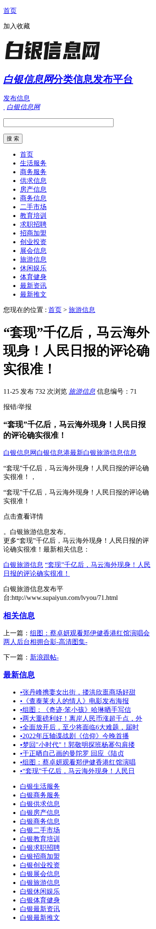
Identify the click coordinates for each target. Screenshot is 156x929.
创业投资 (33, 241)
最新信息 (19, 674)
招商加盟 (33, 233)
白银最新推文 (40, 917)
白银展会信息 (40, 873)
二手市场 (33, 206)
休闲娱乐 (33, 268)
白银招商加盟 (40, 856)
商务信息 (33, 198)
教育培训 (33, 215)
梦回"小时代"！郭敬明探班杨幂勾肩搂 (77, 744)
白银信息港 (53, 452)
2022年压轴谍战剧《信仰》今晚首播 (74, 735)
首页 (10, 10)
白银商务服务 (40, 795)
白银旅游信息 (23, 564)
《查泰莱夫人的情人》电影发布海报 (74, 700)
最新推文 (33, 294)
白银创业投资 (40, 865)
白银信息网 (20, 452)
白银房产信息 (40, 812)
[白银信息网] (55, 60)
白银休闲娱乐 (40, 891)
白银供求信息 (40, 803)
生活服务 (33, 163)
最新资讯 (33, 285)
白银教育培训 (40, 838)
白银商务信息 (40, 821)
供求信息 (33, 180)
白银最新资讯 (40, 908)
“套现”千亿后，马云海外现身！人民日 (77, 770)
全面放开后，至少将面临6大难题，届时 (79, 727)
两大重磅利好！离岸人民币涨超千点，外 (81, 718)
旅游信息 (33, 259)
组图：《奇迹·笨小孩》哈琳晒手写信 (75, 709)
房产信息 (33, 189)
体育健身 (33, 276)
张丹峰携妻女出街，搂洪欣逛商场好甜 (78, 692)
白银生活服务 (40, 786)
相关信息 (19, 615)
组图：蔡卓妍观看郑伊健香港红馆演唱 (78, 762)
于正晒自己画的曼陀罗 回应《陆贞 (72, 753)
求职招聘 (33, 224)
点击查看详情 (23, 516)
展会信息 (33, 250)
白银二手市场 (40, 830)
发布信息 (16, 98)
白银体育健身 (40, 900)
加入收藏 (16, 26)
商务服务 (33, 171)
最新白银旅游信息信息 (103, 452)
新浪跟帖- (44, 657)
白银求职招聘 (40, 847)
